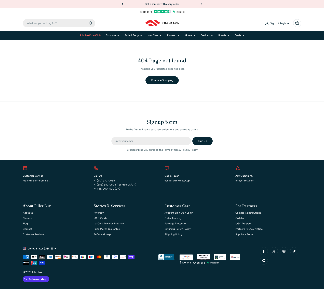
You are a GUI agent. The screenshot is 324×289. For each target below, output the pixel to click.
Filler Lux (37, 272)
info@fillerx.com (244, 180)
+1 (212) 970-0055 (104, 180)
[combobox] (59, 23)
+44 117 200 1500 (104, 188)
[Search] (91, 23)
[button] (122, 4)
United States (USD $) (40, 248)
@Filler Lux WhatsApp (177, 180)
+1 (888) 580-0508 (105, 184)
